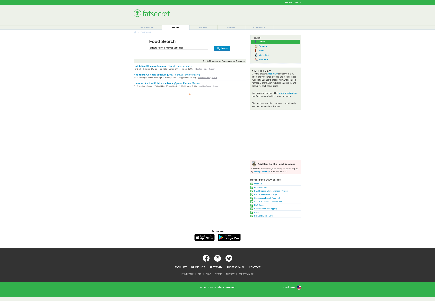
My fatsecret (148, 27)
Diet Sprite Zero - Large (264, 216)
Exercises (264, 55)
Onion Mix (258, 184)
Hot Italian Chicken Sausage (150, 66)
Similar (212, 69)
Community (259, 27)
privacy (230, 274)
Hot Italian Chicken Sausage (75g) (153, 74)
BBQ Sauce (259, 205)
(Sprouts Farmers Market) (180, 66)
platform (216, 267)
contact (254, 267)
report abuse (246, 274)
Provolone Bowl (260, 187)
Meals (262, 50)
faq (200, 274)
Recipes (203, 27)
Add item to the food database (276, 164)
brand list (198, 267)
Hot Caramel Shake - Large (265, 194)
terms (218, 274)
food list (181, 267)
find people (187, 274)
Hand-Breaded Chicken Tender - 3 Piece (271, 191)
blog (208, 274)
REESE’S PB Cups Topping (265, 209)
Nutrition (257, 212)
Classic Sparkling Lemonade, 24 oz (268, 202)
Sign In (298, 2)
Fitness (231, 27)
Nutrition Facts (201, 69)
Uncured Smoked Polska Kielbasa (153, 83)
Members (263, 59)
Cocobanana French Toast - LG (267, 198)
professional (236, 267)
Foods (175, 27)
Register (288, 2)
